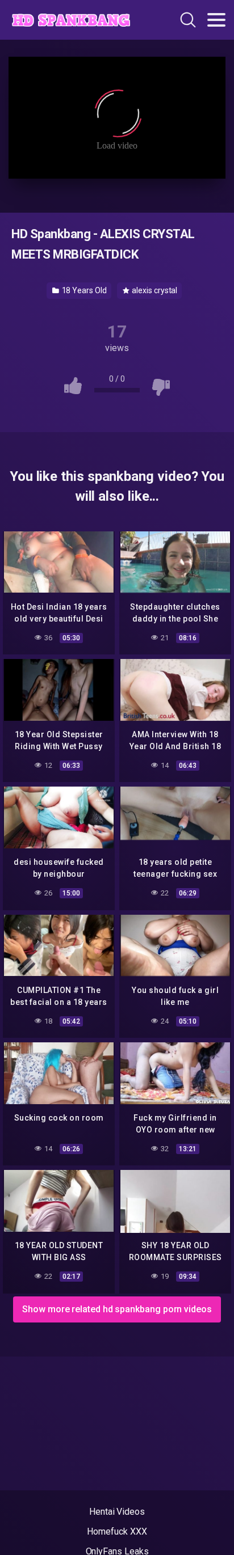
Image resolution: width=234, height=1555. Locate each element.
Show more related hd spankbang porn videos (117, 1309)
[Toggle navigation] (216, 20)
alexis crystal (154, 290)
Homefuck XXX (117, 1531)
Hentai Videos (117, 1511)
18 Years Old (83, 290)
